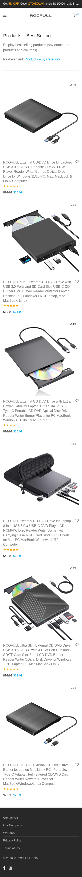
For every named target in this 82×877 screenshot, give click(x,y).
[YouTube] (11, 867)
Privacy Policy (12, 840)
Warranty (9, 833)
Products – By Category (42, 59)
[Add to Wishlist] (77, 162)
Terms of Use (12, 848)
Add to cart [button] (9, 192)
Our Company (12, 825)
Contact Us (10, 817)
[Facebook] (4, 867)
